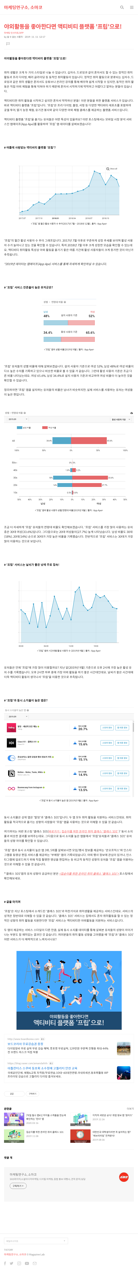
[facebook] (5, 1264)
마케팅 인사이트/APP (14, 33)
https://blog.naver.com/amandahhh (28, 1063)
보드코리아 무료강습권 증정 (25, 1044)
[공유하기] (17, 1093)
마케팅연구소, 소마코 (23, 7)
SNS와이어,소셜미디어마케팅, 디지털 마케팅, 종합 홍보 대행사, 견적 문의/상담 (47, 1179)
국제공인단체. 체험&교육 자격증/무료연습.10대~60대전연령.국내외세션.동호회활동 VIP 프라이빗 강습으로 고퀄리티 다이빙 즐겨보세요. (58, 1074)
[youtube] (27, 1264)
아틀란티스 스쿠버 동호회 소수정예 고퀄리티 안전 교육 (42, 1068)
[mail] (35, 1264)
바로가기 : (55, 831)
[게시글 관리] (21, 1093)
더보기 (130, 1108)
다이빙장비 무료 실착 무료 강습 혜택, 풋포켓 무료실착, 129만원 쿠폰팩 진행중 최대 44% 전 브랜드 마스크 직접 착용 (58, 1050)
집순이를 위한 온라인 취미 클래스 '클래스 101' (90, 831)
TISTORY (8, 1250)
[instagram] (19, 1264)
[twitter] (11, 1264)
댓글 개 (8, 1158)
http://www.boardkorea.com (23, 1039)
